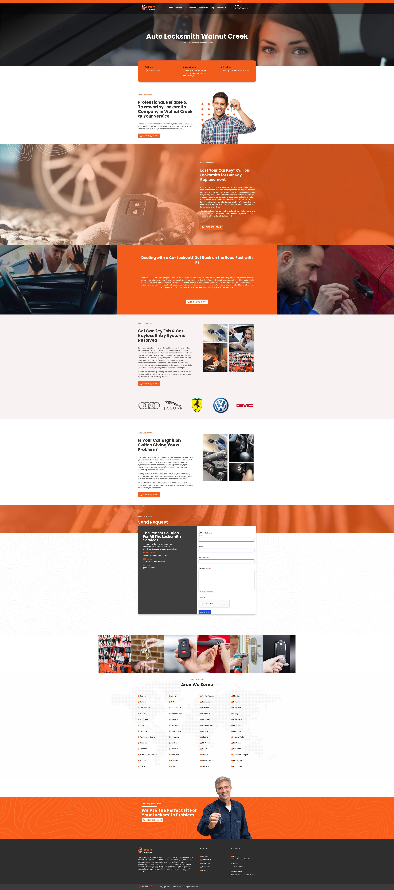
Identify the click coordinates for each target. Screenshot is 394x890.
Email (204, 557)
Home (170, 8)
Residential (191, 8)
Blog (212, 8)
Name (201, 536)
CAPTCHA (202, 598)
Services (178, 8)
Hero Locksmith (172, 887)
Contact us (221, 8)
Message (205, 568)
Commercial (203, 8)
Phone (201, 547)
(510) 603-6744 (150, 135)
